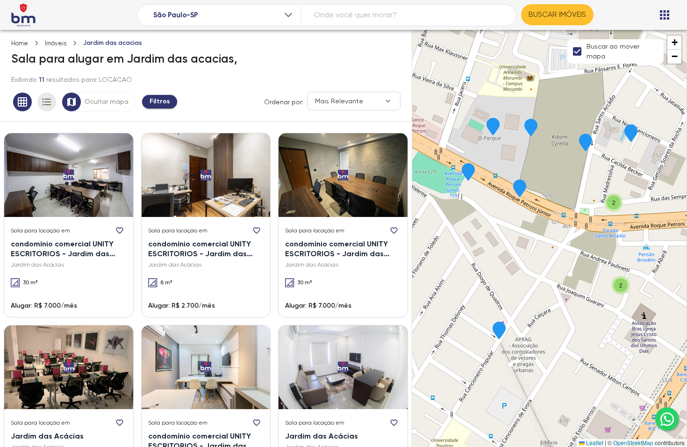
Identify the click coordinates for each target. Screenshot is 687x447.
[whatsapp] (667, 419)
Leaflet (594, 443)
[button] (499, 331)
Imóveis (55, 43)
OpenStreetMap (633, 443)
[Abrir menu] (664, 15)
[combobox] (224, 15)
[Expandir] (288, 15)
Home (19, 43)
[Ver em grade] (22, 102)
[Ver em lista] (46, 102)
